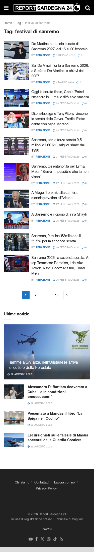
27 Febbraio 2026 (67, 156)
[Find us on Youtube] (31, 539)
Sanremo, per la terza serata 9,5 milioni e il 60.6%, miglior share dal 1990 (57, 145)
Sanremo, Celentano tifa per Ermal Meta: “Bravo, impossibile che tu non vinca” (59, 171)
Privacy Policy (46, 488)
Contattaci (41, 482)
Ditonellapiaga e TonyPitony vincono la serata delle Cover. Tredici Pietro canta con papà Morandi (59, 118)
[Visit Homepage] (47, 8)
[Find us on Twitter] (42, 539)
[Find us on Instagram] (49, 539)
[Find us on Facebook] (36, 539)
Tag (18, 23)
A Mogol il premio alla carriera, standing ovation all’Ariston (54, 195)
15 (56, 295)
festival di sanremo (38, 23)
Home (8, 23)
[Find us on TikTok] (55, 539)
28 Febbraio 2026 (67, 103)
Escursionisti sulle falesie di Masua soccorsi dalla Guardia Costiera (58, 437)
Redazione (43, 55)
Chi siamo (22, 482)
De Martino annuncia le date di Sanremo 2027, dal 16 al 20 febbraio (59, 46)
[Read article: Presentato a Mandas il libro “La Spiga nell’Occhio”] (14, 418)
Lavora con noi (64, 482)
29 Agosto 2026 (21, 374)
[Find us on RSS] (61, 539)
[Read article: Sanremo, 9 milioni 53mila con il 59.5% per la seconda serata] (16, 242)
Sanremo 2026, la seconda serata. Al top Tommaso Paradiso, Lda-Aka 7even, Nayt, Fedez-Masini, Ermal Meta (60, 265)
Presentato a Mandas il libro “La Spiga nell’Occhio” (55, 416)
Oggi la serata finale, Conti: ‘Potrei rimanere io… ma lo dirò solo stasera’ (60, 94)
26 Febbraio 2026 (67, 220)
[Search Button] (87, 7)
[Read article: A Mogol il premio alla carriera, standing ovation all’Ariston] (16, 199)
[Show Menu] (6, 7)
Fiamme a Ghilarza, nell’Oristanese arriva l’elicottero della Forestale (43, 364)
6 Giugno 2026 (65, 55)
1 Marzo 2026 (64, 82)
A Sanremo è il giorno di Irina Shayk (59, 214)
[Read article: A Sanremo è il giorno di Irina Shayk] (16, 220)
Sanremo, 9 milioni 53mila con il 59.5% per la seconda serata (55, 238)
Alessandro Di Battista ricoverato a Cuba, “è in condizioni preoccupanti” (57, 391)
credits (47, 529)
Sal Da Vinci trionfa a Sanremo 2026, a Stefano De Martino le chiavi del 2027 (60, 70)
